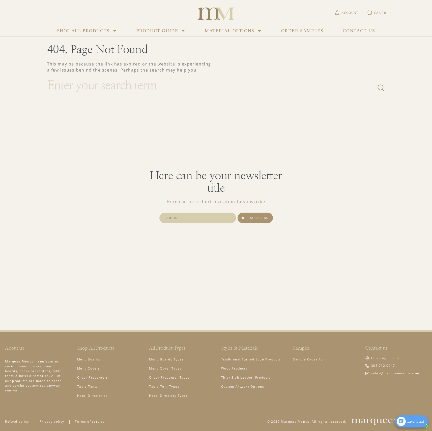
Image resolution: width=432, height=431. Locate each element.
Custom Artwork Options (242, 386)
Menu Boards (89, 359)
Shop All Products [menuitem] (83, 30)
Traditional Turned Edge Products (251, 359)
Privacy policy (52, 421)
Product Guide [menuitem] (157, 30)
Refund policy (17, 421)
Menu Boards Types (166, 359)
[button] (346, 12)
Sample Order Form (310, 359)
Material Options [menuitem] (229, 30)
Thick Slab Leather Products (246, 377)
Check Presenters (92, 377)
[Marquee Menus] (216, 12)
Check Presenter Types (169, 377)
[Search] (381, 88)
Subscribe (259, 218)
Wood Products (234, 368)
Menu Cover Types (165, 368)
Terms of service (90, 421)
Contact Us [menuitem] (359, 30)
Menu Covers (88, 368)
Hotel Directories (92, 395)
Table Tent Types (164, 386)
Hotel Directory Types (168, 395)
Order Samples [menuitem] (302, 30)
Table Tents (87, 386)
